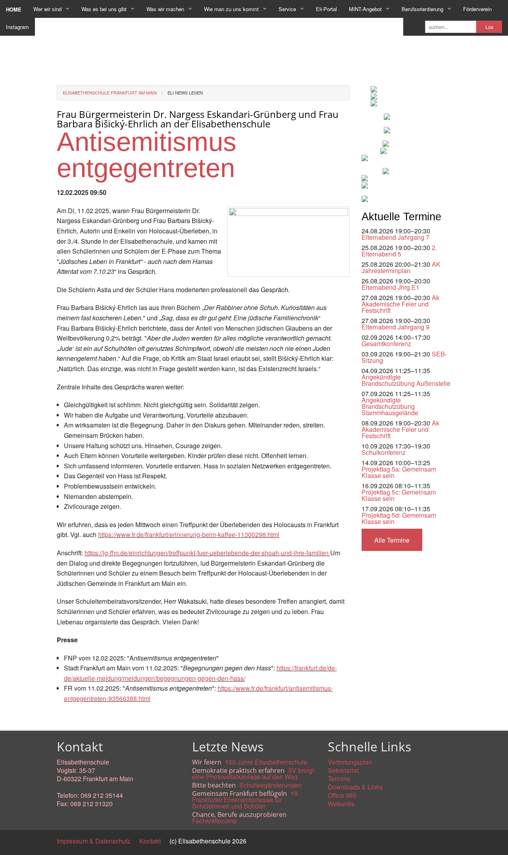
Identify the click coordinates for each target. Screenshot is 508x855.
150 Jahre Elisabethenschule (266, 761)
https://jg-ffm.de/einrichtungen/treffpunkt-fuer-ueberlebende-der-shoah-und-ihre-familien (207, 552)
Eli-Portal (326, 9)
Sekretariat (343, 770)
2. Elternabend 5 (399, 250)
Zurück (66, 716)
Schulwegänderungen (270, 785)
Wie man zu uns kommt (231, 9)
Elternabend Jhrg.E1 (390, 287)
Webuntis (341, 803)
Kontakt (150, 840)
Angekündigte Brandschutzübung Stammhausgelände (390, 406)
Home (13, 9)
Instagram (17, 27)
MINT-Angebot (365, 9)
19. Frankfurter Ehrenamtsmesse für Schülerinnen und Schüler (245, 800)
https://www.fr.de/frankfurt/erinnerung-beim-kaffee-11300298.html (188, 534)
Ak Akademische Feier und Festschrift (400, 304)
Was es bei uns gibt (104, 9)
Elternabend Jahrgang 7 (395, 237)
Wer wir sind (47, 9)
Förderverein (477, 9)
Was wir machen (165, 9)
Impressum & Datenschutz (94, 840)
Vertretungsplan (350, 761)
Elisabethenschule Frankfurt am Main (110, 92)
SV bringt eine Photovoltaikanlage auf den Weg (253, 773)
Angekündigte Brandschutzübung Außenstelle (406, 380)
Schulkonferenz (384, 452)
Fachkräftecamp (214, 820)
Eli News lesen (185, 92)
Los (489, 27)
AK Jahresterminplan (401, 267)
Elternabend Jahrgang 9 (395, 326)
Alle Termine (392, 540)
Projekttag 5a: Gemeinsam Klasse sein (399, 472)
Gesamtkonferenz (386, 343)
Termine (339, 778)
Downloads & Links (355, 786)
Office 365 (342, 795)
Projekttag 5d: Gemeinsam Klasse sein (399, 518)
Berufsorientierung (422, 9)
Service (287, 9)
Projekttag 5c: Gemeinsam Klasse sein (399, 495)
